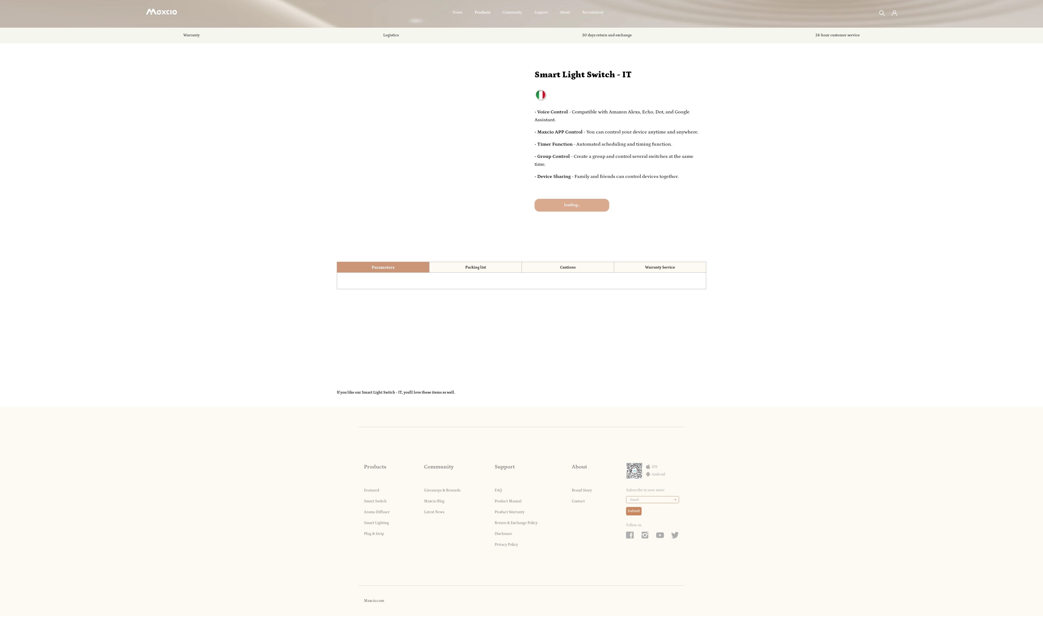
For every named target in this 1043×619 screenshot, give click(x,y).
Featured (371, 490)
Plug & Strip (374, 534)
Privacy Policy (506, 545)
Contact (578, 501)
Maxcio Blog (434, 501)
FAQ (498, 490)
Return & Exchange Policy (516, 523)
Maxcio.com (374, 601)
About (565, 12)
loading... (572, 205)
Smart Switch (375, 501)
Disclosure (503, 534)
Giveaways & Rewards (442, 490)
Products (482, 12)
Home (458, 12)
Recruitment (593, 12)
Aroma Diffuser (377, 512)
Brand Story (582, 490)
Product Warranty (509, 512)
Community (512, 12)
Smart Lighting (376, 523)
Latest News (434, 512)
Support (541, 12)
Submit (634, 511)
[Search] (882, 12)
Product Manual (508, 501)
